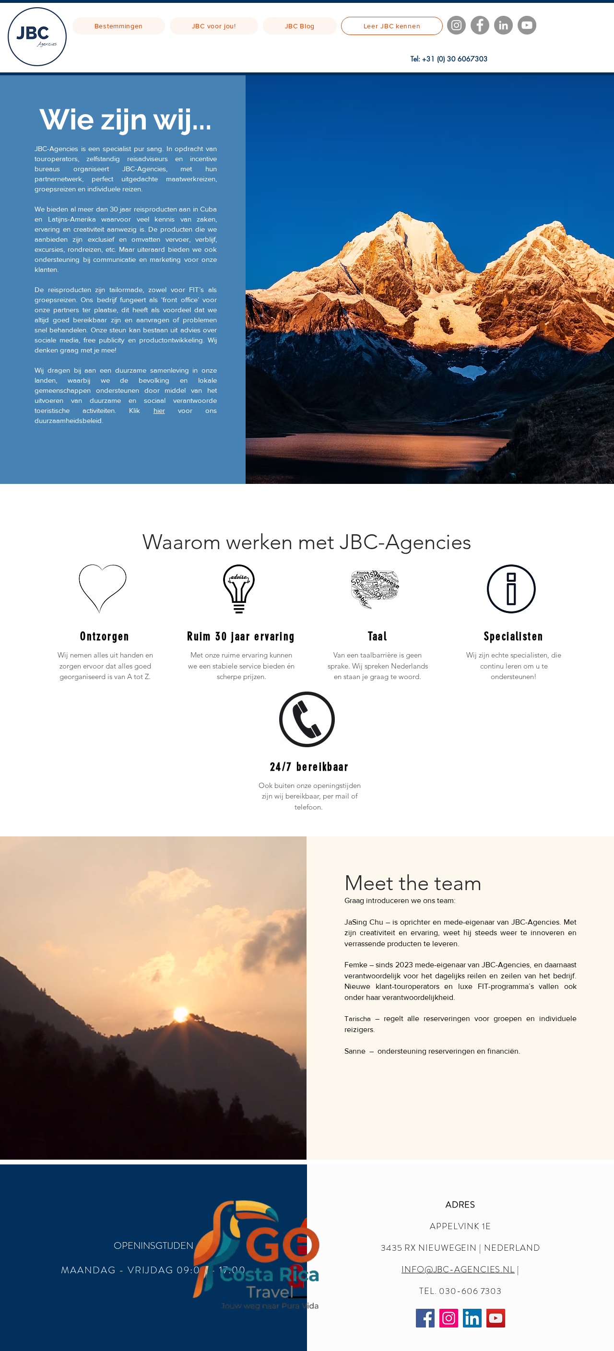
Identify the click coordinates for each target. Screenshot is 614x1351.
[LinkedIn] (503, 25)
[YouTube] (527, 25)
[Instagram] (456, 25)
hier (159, 410)
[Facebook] (480, 25)
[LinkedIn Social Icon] (472, 1318)
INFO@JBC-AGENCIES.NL (458, 1269)
